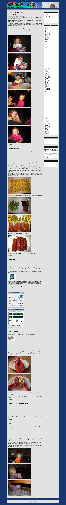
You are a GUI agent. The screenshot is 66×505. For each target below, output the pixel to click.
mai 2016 (46, 35)
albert (49, 149)
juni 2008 (46, 117)
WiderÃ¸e (45, 157)
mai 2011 (46, 83)
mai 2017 (46, 32)
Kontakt (30, 6)
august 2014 (46, 48)
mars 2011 (46, 85)
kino (55, 151)
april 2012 (46, 72)
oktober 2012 (46, 66)
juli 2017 (46, 31)
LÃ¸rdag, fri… (12, 423)
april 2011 (46, 84)
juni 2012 (46, 70)
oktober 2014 (46, 46)
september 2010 (47, 91)
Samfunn (46, 142)
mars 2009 (46, 108)
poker (50, 153)
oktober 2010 (46, 90)
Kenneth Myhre (22, 16)
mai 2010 (46, 95)
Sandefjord (45, 154)
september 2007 (47, 126)
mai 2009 (46, 106)
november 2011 (47, 77)
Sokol (56, 154)
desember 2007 (47, 123)
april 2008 (46, 119)
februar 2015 (46, 42)
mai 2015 (46, 39)
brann (50, 150)
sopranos (45, 156)
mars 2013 (46, 61)
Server (47, 154)
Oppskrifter (46, 141)
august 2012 (46, 68)
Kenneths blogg (10, 2)
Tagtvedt (48, 156)
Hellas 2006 (21, 6)
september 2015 (47, 38)
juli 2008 (46, 116)
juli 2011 (46, 81)
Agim (47, 149)
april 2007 (46, 131)
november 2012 (47, 65)
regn (54, 153)
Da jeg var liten (48, 16)
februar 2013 (46, 62)
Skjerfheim (51, 154)
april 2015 (46, 40)
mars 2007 (46, 132)
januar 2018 (46, 29)
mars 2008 (46, 120)
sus (46, 156)
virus (55, 156)
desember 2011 (47, 76)
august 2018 (46, 27)
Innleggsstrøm (46, 163)
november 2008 (47, 112)
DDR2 (55, 150)
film (46, 152)
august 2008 (46, 115)
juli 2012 (46, 69)
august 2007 (46, 127)
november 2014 (47, 45)
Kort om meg (10, 6)
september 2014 (47, 47)
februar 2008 (46, 121)
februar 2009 (46, 109)
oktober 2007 (46, 125)
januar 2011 (46, 87)
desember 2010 (47, 88)
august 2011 (46, 80)
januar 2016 (46, 36)
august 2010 (46, 92)
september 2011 (47, 79)
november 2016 (47, 34)
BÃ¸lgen (53, 150)
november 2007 (47, 124)
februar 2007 (46, 133)
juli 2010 (46, 93)
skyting (54, 154)
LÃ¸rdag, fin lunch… (14, 331)
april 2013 (46, 60)
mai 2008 (46, 118)
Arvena (48, 150)
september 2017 (47, 30)
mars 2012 (46, 73)
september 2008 (47, 114)
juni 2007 (46, 129)
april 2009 (46, 107)
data (54, 150)
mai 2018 (46, 28)
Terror (49, 156)
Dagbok (11, 144)
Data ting (46, 140)
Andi (56, 149)
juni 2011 (46, 82)
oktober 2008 (46, 113)
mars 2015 (46, 41)
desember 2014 (47, 44)
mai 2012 (46, 71)
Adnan (45, 149)
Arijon (47, 150)
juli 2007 (46, 128)
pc (49, 153)
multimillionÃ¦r (46, 153)
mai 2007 (46, 130)
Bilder (18, 6)
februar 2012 (46, 74)
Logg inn (46, 162)
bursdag (51, 150)
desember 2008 (47, 111)
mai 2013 (46, 59)
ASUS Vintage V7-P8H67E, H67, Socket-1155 (26, 283)
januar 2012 (46, 75)
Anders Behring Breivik (52, 149)
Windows (47, 157)
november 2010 (47, 89)
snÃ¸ (55, 154)
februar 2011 (46, 86)
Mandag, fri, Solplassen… (15, 15)
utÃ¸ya (54, 156)
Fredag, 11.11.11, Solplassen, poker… (18, 403)
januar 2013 (46, 63)
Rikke (56, 153)
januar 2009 (46, 110)
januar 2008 (46, 122)
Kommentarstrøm (47, 164)
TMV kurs (51, 156)
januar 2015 (46, 43)
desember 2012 (47, 64)
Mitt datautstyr (14, 6)
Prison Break (52, 153)
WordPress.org (47, 165)
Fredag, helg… (12, 259)
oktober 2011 (46, 78)
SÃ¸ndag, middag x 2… (14, 148)
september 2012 (47, 67)
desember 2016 (47, 33)
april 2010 (46, 96)
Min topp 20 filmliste (25, 6)
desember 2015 (47, 37)
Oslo (48, 153)
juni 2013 (46, 58)
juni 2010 (46, 94)
